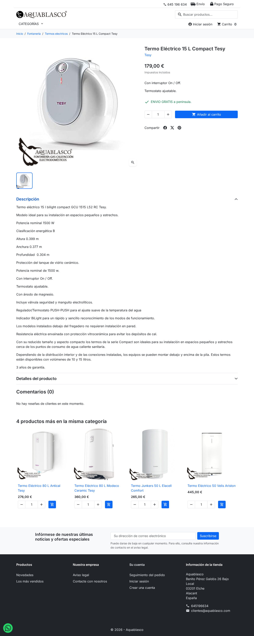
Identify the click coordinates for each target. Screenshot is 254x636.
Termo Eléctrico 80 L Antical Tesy (39, 488)
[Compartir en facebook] (165, 128)
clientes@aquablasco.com (210, 611)
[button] (198, 4)
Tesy (147, 55)
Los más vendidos (29, 581)
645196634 (199, 606)
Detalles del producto (36, 378)
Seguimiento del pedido (147, 575)
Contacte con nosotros (90, 581)
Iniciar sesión (139, 581)
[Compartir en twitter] (172, 128)
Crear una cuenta (142, 588)
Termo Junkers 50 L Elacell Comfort (151, 488)
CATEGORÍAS (31, 24)
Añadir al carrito (206, 114)
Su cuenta (137, 565)
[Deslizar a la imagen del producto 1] (24, 181)
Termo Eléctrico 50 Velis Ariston (212, 486)
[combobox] (206, 14)
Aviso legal (81, 575)
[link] (175, 4)
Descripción (27, 199)
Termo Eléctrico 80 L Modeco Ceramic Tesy (96, 488)
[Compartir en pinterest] (179, 128)
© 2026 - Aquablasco (127, 630)
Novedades (24, 575)
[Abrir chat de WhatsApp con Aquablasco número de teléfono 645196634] (8, 628)
